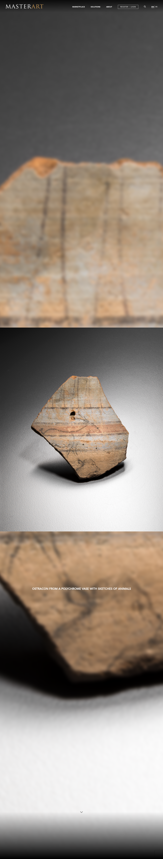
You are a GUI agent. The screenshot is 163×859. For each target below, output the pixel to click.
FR (156, 7)
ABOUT (109, 7)
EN (152, 7)
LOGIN (133, 7)
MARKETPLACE (78, 7)
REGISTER (124, 7)
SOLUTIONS (95, 7)
